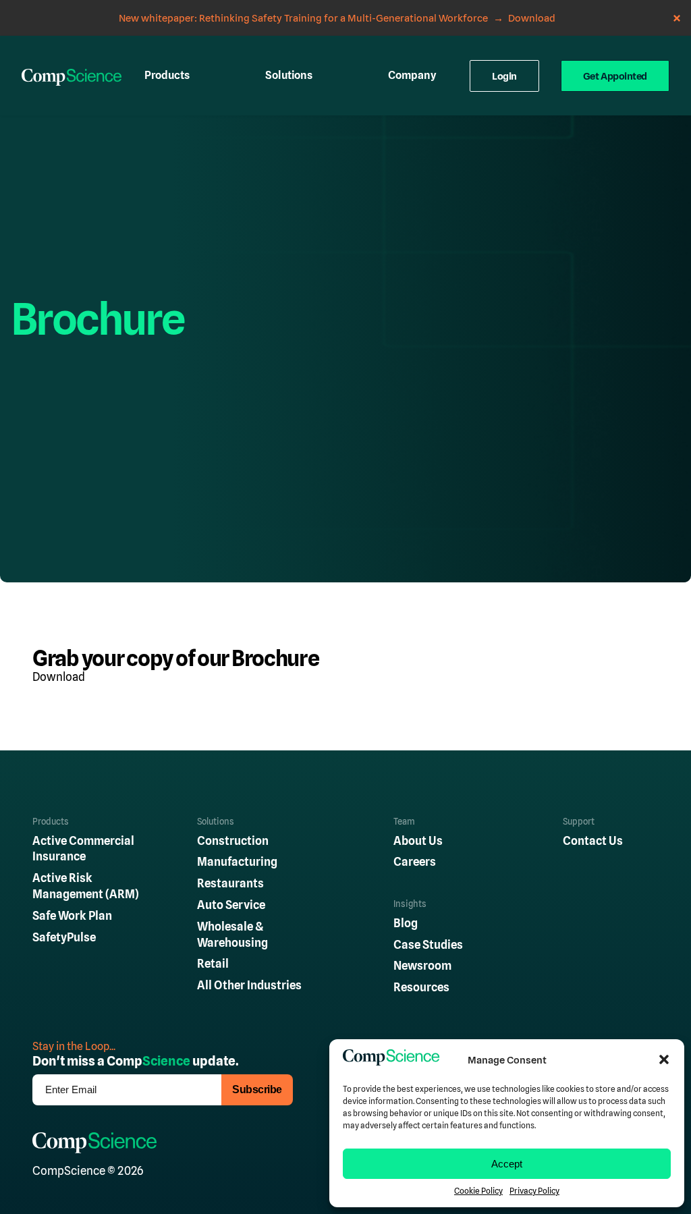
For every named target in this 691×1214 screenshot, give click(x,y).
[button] (664, 1059)
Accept (506, 1163)
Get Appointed (615, 76)
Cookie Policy (478, 1191)
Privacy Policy (534, 1191)
